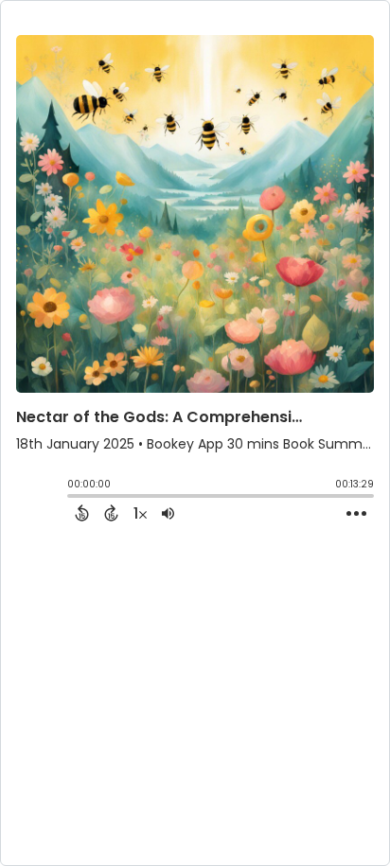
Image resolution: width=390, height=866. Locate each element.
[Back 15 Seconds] (82, 513)
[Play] (34, 501)
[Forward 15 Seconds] (111, 513)
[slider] (72, 497)
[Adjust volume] (168, 513)
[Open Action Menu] (356, 514)
